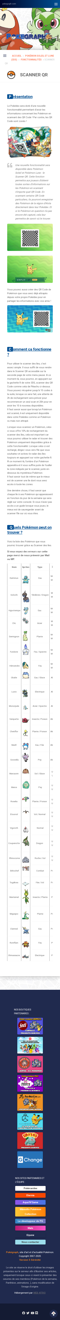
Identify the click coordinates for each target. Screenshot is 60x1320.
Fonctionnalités (31, 59)
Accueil (16, 56)
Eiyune (30, 1235)
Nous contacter (30, 1242)
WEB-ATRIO (39, 1292)
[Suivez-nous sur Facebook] (23, 1312)
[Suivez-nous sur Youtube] (32, 1312)
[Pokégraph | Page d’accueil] (30, 36)
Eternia (30, 1195)
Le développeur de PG (30, 1221)
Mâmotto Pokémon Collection (30, 1212)
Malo (30, 1228)
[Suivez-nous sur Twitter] (27, 1312)
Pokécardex (30, 1188)
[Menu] (56, 4)
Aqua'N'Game (30, 1202)
